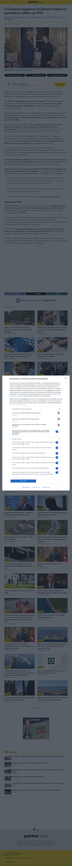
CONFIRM (23, 481)
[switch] (57, 413)
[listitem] (36, 409)
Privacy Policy (46, 487)
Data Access (36, 487)
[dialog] (36, 433)
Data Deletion (26, 487)
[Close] (66, 379)
